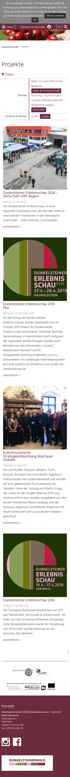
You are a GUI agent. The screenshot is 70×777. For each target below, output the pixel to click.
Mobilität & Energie (42, 105)
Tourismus (37, 95)
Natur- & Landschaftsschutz (47, 81)
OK (35, 20)
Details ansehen (55, 16)
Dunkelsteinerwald (10, 47)
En (59, 27)
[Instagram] (6, 742)
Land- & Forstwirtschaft (46, 91)
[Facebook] (17, 742)
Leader (45, 116)
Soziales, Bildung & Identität (47, 100)
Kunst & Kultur (53, 95)
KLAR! (34, 116)
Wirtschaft (39, 110)
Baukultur (36, 86)
